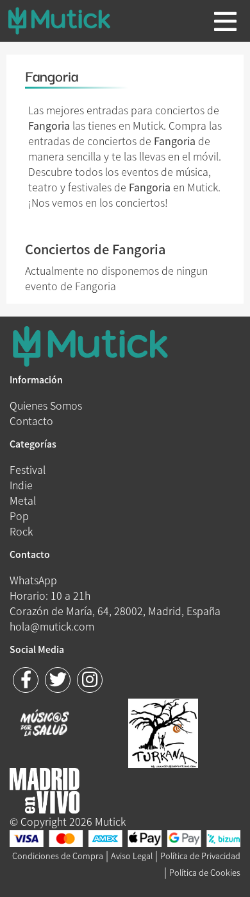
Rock (21, 531)
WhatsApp (33, 580)
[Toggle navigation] (225, 21)
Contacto (31, 420)
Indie (21, 484)
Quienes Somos (46, 405)
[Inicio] (69, 20)
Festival (28, 469)
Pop (19, 515)
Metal (23, 500)
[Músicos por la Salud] (44, 724)
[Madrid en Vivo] (163, 731)
